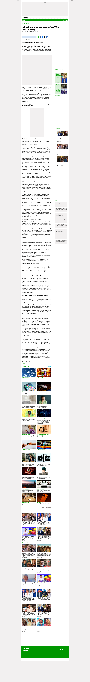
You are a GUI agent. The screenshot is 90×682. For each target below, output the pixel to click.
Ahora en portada (25, 542)
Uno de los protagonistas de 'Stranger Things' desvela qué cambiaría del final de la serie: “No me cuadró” (61, 214)
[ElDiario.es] (65, 20)
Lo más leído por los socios (26, 510)
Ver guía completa (58, 95)
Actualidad (23, 363)
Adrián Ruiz (23, 540)
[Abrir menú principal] (67, 17)
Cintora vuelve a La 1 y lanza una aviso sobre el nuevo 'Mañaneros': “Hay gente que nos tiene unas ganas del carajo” (29, 538)
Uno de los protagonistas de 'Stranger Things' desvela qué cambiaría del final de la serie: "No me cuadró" (62, 164)
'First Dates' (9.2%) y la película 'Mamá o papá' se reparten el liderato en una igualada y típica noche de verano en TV (44, 538)
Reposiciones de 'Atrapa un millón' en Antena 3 (58, 90)
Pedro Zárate (39, 540)
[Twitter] (45, 37)
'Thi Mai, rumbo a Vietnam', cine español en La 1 (58, 74)
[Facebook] (40, 37)
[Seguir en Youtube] (60, 649)
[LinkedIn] (47, 37)
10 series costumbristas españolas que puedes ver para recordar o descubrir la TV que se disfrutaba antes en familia (29, 523)
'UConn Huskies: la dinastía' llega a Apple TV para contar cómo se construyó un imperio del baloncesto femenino (61, 220)
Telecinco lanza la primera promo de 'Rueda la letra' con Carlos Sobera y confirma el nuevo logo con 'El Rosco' (29, 583)
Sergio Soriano (39, 525)
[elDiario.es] (26, 650)
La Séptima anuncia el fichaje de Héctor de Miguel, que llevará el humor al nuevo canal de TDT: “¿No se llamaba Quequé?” (44, 569)
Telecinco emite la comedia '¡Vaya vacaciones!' (58, 85)
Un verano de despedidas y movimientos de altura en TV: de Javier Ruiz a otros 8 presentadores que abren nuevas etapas (43, 523)
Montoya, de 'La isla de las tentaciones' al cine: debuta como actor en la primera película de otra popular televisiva (28, 614)
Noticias (27, 363)
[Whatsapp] (38, 37)
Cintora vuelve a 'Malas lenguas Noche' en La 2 (58, 80)
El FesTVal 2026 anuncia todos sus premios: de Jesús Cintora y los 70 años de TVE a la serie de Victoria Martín (44, 598)
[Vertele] (26, 648)
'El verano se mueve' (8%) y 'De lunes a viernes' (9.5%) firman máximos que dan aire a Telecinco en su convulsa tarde (44, 628)
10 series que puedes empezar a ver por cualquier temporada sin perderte (29, 568)
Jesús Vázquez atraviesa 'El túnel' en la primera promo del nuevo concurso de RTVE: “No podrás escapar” (61, 230)
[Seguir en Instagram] (59, 649)
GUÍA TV (59, 69)
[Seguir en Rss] (62, 649)
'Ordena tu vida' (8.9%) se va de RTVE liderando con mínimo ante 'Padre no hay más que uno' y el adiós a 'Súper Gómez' (29, 628)
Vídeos (23, 20)
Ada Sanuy (23, 570)
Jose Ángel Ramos (24, 525)
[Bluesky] (43, 37)
